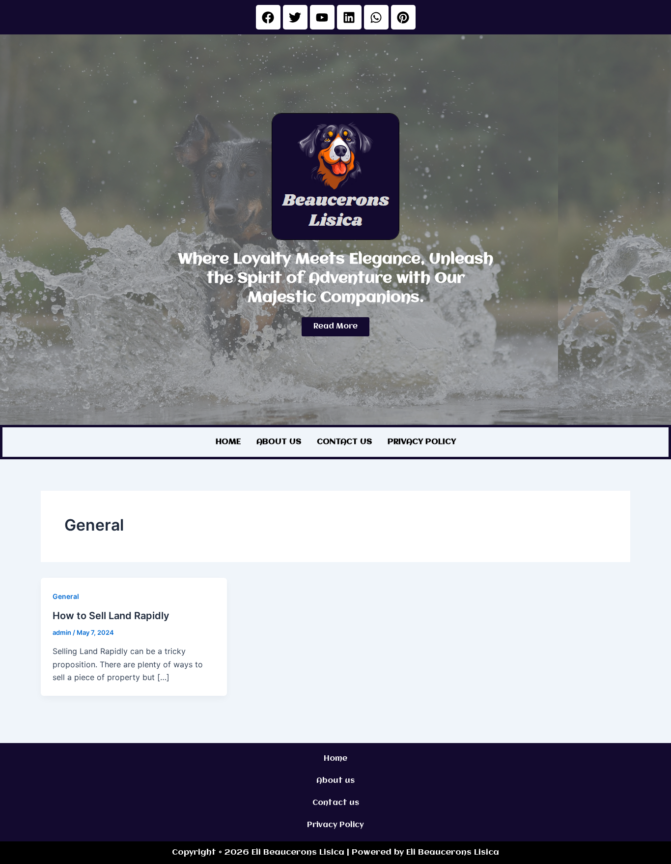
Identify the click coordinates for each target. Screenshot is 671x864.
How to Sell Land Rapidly (111, 616)
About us (278, 442)
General (66, 596)
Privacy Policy (422, 442)
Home (228, 442)
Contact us (344, 442)
